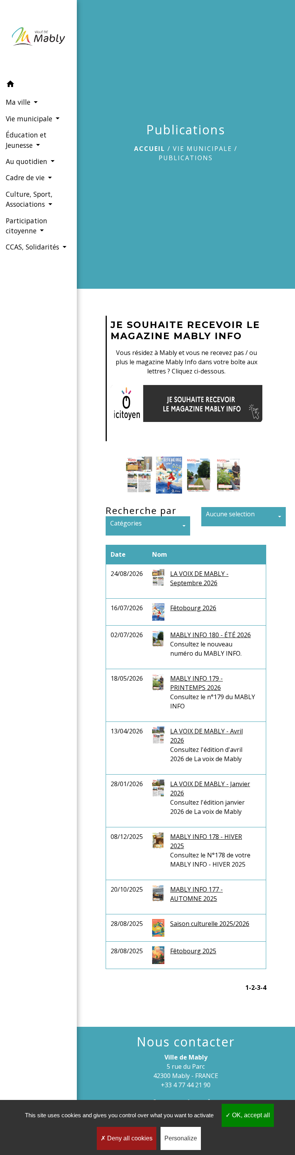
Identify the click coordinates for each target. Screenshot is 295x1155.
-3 (257, 987)
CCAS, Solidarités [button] (33, 246)
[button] (38, 85)
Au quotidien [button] (27, 161)
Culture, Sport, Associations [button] (29, 199)
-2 (252, 987)
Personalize (180, 1138)
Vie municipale (202, 148)
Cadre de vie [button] (26, 177)
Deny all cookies (129, 1138)
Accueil (149, 148)
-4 (263, 987)
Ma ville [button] (19, 102)
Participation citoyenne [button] (26, 225)
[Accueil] (38, 38)
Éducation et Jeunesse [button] (26, 139)
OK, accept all (250, 1115)
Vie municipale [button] (30, 118)
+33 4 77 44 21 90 (185, 1085)
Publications (186, 158)
